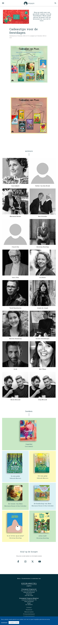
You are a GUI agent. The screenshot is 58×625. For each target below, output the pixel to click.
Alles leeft (43, 536)
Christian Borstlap (42, 247)
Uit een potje (42, 476)
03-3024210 (29, 604)
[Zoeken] (55, 3)
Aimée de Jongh (42, 308)
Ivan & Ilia (15, 247)
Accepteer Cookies (13, 622)
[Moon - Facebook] (18, 561)
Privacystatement (29, 614)
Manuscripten (29, 612)
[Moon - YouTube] (39, 561)
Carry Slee (15, 277)
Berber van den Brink (42, 186)
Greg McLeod (42, 399)
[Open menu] (3, 3)
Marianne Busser (15, 216)
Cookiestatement (29, 616)
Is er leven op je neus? (15, 536)
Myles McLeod (15, 399)
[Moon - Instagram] (25, 561)
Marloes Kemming (15, 338)
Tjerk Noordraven (15, 308)
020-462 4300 (29, 595)
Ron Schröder (42, 216)
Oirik (15, 369)
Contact (29, 607)
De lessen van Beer (15, 504)
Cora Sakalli (15, 186)
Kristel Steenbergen (42, 338)
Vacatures (29, 609)
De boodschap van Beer (42, 503)
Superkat (29, 444)
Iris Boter (42, 277)
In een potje (15, 476)
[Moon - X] (32, 561)
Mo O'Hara (42, 369)
